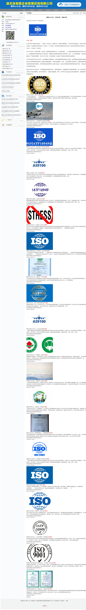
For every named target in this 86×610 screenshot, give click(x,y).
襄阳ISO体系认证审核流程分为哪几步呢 (10, 103)
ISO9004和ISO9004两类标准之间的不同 (11, 79)
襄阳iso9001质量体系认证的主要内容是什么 (11, 115)
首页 (24, 10)
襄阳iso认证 (5, 48)
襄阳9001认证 (6, 53)
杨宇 (67, 600)
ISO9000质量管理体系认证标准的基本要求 (11, 75)
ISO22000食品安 (6, 59)
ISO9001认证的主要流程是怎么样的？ (10, 99)
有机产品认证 (6, 66)
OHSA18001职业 (6, 57)
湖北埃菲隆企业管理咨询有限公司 (34, 99)
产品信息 (32, 10)
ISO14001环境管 (6, 55)
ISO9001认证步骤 (6, 91)
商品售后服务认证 (7, 64)
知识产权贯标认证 (7, 68)
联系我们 (64, 10)
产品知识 (48, 10)
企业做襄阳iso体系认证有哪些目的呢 (10, 107)
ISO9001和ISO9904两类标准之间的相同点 (11, 83)
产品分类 (40, 10)
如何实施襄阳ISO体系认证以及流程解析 (10, 111)
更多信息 (28, 597)
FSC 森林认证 (6, 62)
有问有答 (56, 10)
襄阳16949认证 (6, 51)
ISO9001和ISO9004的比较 (8, 87)
